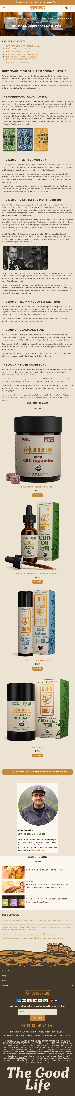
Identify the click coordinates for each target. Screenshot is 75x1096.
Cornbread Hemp (9, 18)
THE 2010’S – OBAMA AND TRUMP (17, 60)
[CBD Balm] (37, 710)
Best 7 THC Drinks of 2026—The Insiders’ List (45, 870)
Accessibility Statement (14, 1036)
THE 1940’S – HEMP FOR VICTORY (17, 51)
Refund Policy (15, 1032)
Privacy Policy (44, 1032)
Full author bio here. (38, 850)
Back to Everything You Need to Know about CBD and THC (39, 772)
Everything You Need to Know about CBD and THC (33, 18)
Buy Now (37, 495)
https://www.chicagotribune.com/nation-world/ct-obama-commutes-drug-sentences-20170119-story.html (35, 922)
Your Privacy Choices (62, 1036)
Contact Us (7, 971)
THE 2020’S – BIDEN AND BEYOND (17, 62)
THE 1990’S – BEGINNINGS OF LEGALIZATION (21, 57)
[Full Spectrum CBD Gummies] (37, 449)
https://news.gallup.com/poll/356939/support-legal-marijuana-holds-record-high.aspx (32, 938)
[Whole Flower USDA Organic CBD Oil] (37, 536)
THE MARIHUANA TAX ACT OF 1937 (17, 49)
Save (4, 980)
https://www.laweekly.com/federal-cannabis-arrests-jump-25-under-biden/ (28, 934)
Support (5, 985)
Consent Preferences (43, 1036)
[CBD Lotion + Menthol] (37, 623)
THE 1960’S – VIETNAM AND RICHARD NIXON (21, 54)
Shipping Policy (29, 1032)
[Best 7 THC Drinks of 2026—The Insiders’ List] (13, 872)
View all (37, 409)
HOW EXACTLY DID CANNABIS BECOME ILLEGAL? (22, 46)
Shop (4, 976)
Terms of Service (58, 1032)
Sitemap (29, 1036)
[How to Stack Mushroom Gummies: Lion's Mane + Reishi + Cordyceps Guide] (13, 901)
